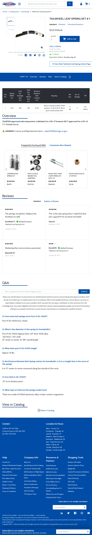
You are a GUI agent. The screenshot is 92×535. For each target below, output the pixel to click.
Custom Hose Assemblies (77, 475)
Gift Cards (71, 482)
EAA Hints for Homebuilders (55, 475)
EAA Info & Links (51, 472)
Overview (33, 77)
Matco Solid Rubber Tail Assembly (33, 176)
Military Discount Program (55, 494)
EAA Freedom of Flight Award (34, 472)
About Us (27, 462)
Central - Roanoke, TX (53, 434)
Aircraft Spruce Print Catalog (33, 465)
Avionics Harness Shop (76, 465)
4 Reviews (61, 24)
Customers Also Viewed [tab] (60, 145)
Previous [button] (6, 169)
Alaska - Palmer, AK (52, 445)
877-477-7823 (13, 428)
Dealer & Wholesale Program (12, 465)
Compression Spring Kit (12, 175)
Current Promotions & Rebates (78, 472)
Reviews (42, 77)
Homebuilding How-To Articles (54, 489)
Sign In (81, 4)
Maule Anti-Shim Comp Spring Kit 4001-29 (55, 176)
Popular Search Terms (53, 497)
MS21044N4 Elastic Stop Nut (77, 175)
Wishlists (71, 491)
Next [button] (86, 169)
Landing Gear (14, 12)
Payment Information (9, 475)
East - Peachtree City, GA (54, 442)
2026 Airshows (51, 466)
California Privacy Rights (9, 515)
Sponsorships (29, 491)
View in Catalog (60, 77)
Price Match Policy (8, 478)
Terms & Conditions (9, 491)
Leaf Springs (25, 12)
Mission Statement (30, 484)
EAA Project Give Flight (53, 478)
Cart (89, 4)
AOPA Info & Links (52, 469)
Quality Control (7, 482)
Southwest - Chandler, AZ (55, 431)
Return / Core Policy (9, 485)
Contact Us (6, 462)
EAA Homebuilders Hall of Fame (33, 476)
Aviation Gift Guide (74, 462)
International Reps (30, 481)
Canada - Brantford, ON (54, 447)
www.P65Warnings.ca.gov (56, 131)
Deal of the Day (73, 478)
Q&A (50, 77)
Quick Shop (15, 185)
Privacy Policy (45, 517)
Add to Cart (71, 39)
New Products (72, 485)
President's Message (31, 488)
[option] (30, 34)
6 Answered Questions (75, 24)
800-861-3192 (20, 431)
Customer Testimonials (32, 469)
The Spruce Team (30, 494)
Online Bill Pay (7, 472)
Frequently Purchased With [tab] (33, 145)
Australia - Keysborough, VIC (55, 450)
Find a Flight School (52, 482)
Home (5, 12)
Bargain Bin (71, 469)
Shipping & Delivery (9, 488)
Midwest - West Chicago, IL (55, 437)
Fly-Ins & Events (51, 485)
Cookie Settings (40, 515)
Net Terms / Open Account (11, 469)
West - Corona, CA (52, 428)
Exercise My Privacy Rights (26, 515)
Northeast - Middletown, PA (55, 439)
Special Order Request (75, 488)
